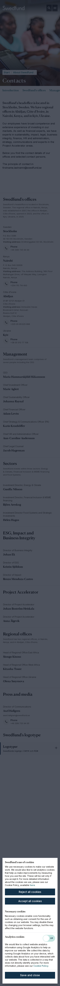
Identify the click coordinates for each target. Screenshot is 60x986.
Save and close (30, 975)
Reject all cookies (30, 891)
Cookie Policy (40, 966)
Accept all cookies (30, 901)
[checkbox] (49, 938)
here (32, 885)
